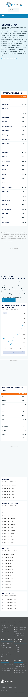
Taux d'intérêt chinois (9, 521)
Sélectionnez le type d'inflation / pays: (11, 297)
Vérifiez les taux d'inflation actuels (10, 58)
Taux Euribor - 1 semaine (10, 485)
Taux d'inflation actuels (21, 664)
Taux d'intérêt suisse (9, 539)
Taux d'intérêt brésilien (9, 512)
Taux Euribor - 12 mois (9, 497)
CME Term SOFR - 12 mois (10, 608)
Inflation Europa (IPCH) (21, 670)
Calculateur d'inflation (9, 554)
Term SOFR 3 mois (20, 635)
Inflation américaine (8, 560)
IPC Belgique (5, 113)
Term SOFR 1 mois (20, 633)
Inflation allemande (8, 557)
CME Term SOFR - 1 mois (10, 599)
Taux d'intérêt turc (8, 542)
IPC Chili (4, 121)
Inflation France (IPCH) (21, 672)
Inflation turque (7, 587)
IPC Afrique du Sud (7, 100)
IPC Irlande (5, 165)
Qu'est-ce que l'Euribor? (7, 625)
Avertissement (4, 687)
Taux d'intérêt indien (8, 527)
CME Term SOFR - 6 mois (10, 605)
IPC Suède (5, 213)
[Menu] (3, 16)
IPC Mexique (5, 191)
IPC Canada (5, 117)
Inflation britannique (9, 569)
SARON (17, 645)
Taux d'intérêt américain (9, 509)
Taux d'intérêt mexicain (9, 533)
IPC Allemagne (6, 104)
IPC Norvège (5, 196)
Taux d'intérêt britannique (10, 515)
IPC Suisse (5, 218)
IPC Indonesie (6, 161)
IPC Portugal (5, 204)
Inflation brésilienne (8, 566)
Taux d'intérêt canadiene (10, 518)
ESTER (17, 647)
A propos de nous (13, 687)
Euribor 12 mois (6, 631)
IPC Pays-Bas (6, 200)
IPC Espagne (5, 135)
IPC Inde (4, 156)
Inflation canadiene (8, 572)
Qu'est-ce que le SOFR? (21, 627)
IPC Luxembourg (7, 187)
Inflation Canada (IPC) (7, 668)
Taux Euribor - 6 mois (9, 494)
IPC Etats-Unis (6, 139)
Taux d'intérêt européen (9, 524)
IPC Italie (4, 178)
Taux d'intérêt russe (8, 536)
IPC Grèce (5, 152)
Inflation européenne (9, 578)
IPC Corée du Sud (7, 126)
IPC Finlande (5, 143)
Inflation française (8, 581)
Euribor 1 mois (5, 627)
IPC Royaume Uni (7, 209)
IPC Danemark (6, 130)
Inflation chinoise (8, 575)
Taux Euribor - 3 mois (9, 491)
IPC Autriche (5, 108)
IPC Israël (4, 174)
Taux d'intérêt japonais (9, 530)
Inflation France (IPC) (7, 674)
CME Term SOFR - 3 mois (10, 602)
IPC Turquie (5, 222)
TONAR (17, 651)
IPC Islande (5, 170)
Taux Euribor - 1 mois (9, 488)
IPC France (5, 148)
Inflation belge (7, 563)
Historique (4, 19)
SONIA (17, 649)
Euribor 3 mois (5, 629)
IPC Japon (5, 183)
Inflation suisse (7, 584)
